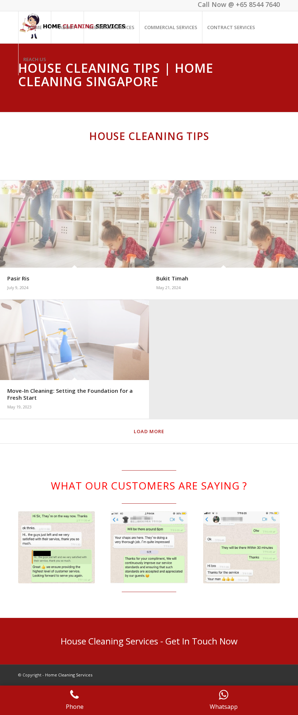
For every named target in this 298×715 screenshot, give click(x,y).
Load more (149, 431)
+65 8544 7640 (258, 4)
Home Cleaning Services (68, 675)
